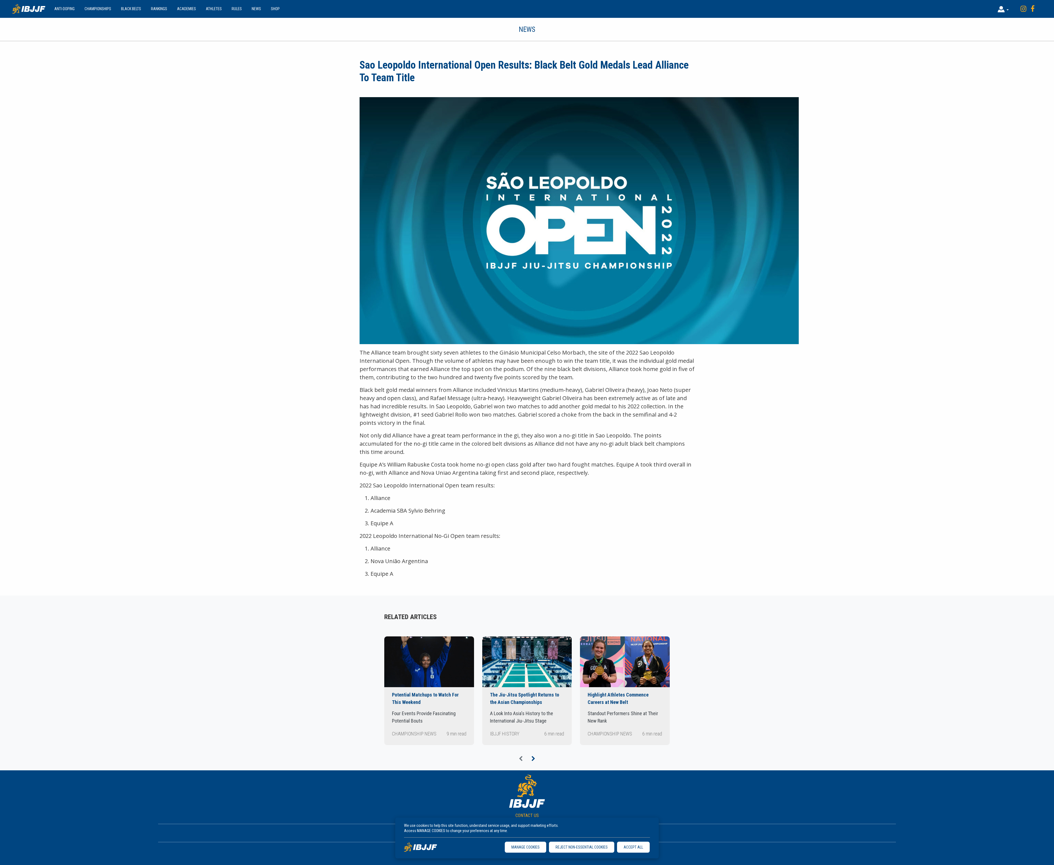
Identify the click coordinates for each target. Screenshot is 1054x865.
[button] (1003, 8)
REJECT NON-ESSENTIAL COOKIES (582, 847)
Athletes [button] (214, 9)
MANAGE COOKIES (525, 847)
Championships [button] (98, 9)
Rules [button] (237, 9)
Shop (275, 9)
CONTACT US (527, 815)
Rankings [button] (159, 9)
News (256, 9)
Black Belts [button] (131, 9)
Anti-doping (64, 9)
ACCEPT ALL (633, 847)
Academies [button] (186, 9)
